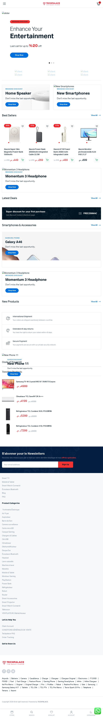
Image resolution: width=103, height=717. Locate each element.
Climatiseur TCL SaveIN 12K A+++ (29, 396)
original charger (32, 685)
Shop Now (14, 374)
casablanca (34, 678)
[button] (49, 62)
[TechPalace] (52, 4)
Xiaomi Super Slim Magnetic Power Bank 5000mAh (13, 151)
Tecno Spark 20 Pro (72, 687)
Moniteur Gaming (9, 576)
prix (43, 685)
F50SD (5, 681)
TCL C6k (34, 687)
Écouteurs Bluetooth (10, 489)
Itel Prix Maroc (8, 685)
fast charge (22, 681)
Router (4, 595)
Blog (4, 493)
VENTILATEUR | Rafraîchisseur (14, 613)
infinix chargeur (90, 681)
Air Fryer (5, 513)
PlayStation (6, 580)
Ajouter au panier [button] (22, 160)
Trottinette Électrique (10, 510)
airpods (5, 678)
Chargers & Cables (9, 536)
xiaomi (13, 691)
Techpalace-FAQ (8, 634)
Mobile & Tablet (8, 482)
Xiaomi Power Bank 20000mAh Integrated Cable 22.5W (38, 151)
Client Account (8, 626)
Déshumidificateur (9, 547)
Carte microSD (8, 528)
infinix (79, 681)
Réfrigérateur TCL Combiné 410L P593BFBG (34, 426)
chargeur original (68, 678)
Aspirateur (6, 517)
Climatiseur (6, 543)
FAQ (3, 497)
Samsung (92, 685)
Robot (4, 591)
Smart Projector (8, 602)
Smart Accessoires (9, 598)
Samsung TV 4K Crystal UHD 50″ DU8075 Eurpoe (35, 382)
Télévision (6, 610)
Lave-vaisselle (7, 561)
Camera (24, 678)
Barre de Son (7, 521)
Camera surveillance (10, 524)
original (19, 685)
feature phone (35, 681)
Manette (5, 569)
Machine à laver (8, 565)
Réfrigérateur (7, 587)
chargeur (55, 678)
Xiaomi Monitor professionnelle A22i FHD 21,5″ (87, 151)
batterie (14, 678)
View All (94, 115)
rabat (58, 685)
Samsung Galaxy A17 (10, 687)
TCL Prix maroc (56, 687)
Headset (5, 558)
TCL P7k (43, 687)
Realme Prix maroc (71, 685)
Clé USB (5, 539)
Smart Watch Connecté (11, 486)
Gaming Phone (49, 681)
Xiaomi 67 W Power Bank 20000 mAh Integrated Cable (62, 151)
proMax (50, 685)
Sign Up (65, 464)
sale (83, 685)
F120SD (93, 678)
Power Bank (6, 584)
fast (12, 681)
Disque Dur (6, 550)
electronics (83, 678)
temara (5, 691)
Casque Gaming (8, 532)
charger (45, 678)
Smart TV (6, 478)
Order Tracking (8, 637)
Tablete (25, 687)
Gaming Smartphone (66, 681)
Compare (24, 131)
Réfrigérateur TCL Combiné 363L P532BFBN (34, 411)
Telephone (87, 687)
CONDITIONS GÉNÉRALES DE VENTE (16, 630)
